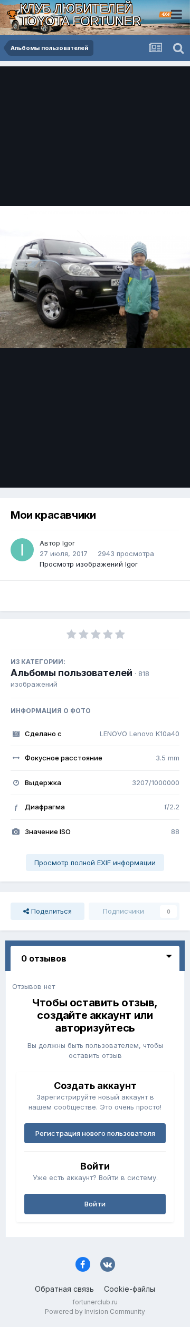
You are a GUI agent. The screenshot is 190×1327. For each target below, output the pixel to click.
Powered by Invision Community (95, 1311)
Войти (95, 1204)
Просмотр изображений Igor (89, 564)
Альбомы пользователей (71, 672)
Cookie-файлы (129, 1288)
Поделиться (50, 911)
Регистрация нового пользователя (95, 1133)
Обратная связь (64, 1288)
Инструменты (143, 468)
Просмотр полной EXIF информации (95, 862)
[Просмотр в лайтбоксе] (95, 277)
